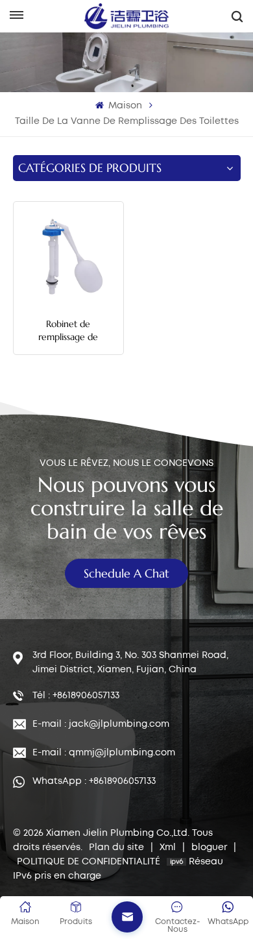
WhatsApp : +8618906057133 (94, 781)
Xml (168, 847)
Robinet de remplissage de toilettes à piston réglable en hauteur (68, 330)
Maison (124, 106)
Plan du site (118, 847)
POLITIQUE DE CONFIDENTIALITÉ (88, 862)
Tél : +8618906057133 (75, 696)
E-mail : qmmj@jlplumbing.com (103, 753)
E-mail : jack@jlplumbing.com (100, 724)
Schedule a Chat (126, 573)
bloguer (210, 847)
